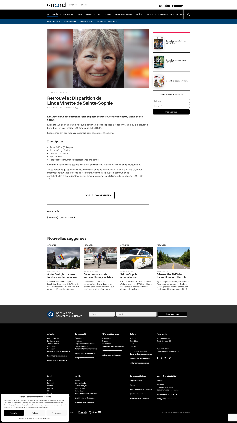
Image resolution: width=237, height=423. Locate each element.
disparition (53, 217)
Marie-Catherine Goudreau (62, 107)
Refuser (35, 413)
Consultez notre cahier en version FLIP (176, 61)
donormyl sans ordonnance (58, 351)
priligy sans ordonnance (57, 360)
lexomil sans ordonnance (57, 356)
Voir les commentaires (98, 195)
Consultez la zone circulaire (177, 81)
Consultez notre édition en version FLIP (176, 42)
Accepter (14, 413)
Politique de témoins (25, 419)
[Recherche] (187, 14)
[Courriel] (76, 107)
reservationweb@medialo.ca (167, 351)
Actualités (51, 245)
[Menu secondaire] (188, 6)
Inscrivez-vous (171, 112)
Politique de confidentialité (41, 419)
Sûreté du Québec (67, 217)
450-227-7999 (163, 349)
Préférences (56, 413)
